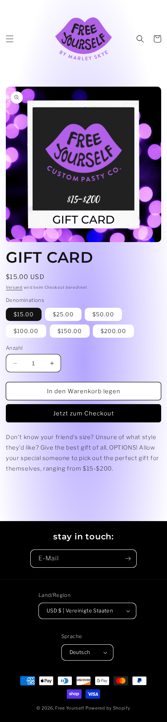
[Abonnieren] (127, 558)
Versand (14, 287)
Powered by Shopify (107, 708)
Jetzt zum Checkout (83, 413)
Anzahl (14, 348)
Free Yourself (69, 708)
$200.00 (113, 331)
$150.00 (69, 331)
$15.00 (24, 314)
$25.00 (63, 314)
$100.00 (26, 331)
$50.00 (103, 314)
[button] (9, 38)
